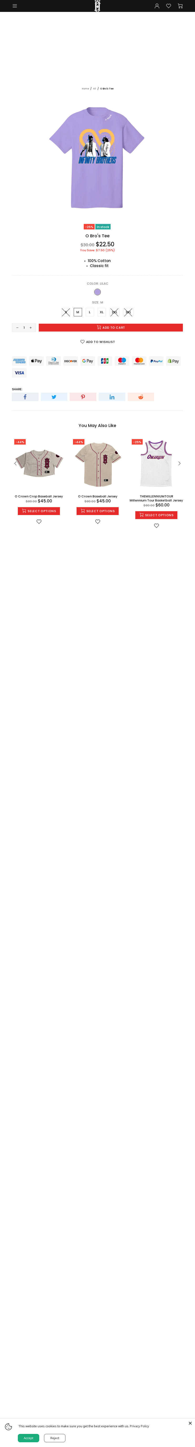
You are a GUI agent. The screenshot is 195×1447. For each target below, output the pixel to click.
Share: (17, 389)
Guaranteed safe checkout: (36, 353)
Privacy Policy (139, 1426)
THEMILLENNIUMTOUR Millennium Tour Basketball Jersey (156, 498)
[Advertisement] (97, 51)
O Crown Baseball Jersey (97, 496)
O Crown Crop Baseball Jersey (39, 496)
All (94, 88)
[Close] (190, 1423)
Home (85, 88)
